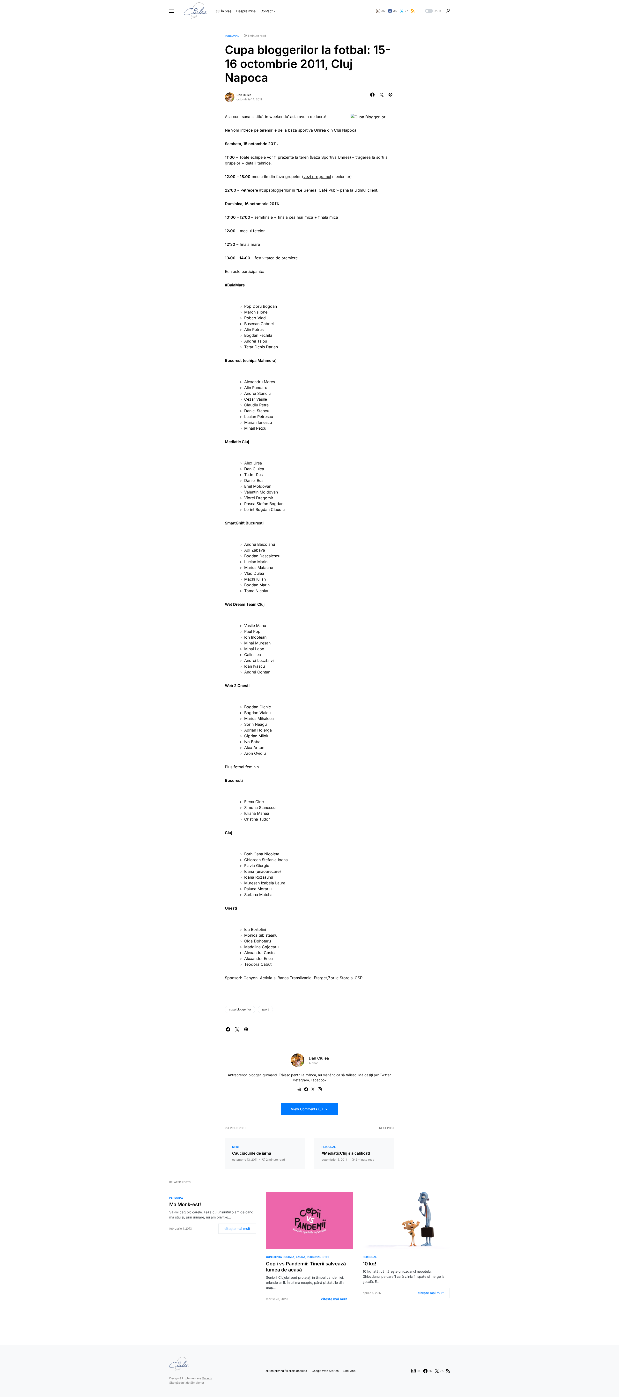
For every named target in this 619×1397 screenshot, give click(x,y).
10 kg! (369, 1264)
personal (232, 35)
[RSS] (412, 11)
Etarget (320, 977)
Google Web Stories (325, 1371)
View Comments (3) (307, 1109)
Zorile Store (338, 977)
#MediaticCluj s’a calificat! (346, 1153)
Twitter (385, 1075)
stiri (235, 1147)
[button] (171, 11)
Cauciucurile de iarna (251, 1153)
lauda (300, 1257)
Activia (266, 977)
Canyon (250, 977)
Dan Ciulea (243, 95)
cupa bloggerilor (240, 1009)
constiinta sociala (280, 1257)
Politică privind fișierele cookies (285, 1371)
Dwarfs (207, 1378)
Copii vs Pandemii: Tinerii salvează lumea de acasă (306, 1267)
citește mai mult (237, 1228)
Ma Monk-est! (185, 1204)
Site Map (349, 1371)
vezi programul (317, 176)
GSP (358, 977)
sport (265, 1009)
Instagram (301, 1080)
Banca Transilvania (294, 977)
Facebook (318, 1080)
